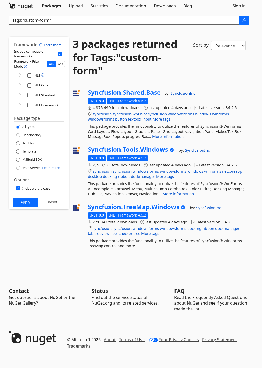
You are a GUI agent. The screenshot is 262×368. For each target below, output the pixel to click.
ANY (60, 64)
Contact (19, 290)
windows (203, 113)
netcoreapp (232, 171)
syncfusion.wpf (126, 113)
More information (168, 136)
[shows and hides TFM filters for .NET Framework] (19, 105)
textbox (134, 119)
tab (90, 233)
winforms (220, 113)
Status (100, 290)
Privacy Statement (219, 339)
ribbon (124, 176)
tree (136, 233)
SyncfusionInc (183, 93)
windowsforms (101, 119)
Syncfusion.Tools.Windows (128, 149)
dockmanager (143, 176)
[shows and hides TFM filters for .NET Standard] (19, 95)
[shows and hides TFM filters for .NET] (19, 75)
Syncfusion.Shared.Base (124, 92)
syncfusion (102, 113)
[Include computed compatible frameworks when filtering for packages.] (60, 54)
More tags (161, 119)
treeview (102, 233)
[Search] (244, 20)
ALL (51, 64)
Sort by (201, 45)
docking (110, 176)
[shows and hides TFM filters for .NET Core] (19, 85)
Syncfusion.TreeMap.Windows (133, 207)
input (146, 119)
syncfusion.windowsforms (171, 113)
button (121, 119)
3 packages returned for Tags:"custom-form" (125, 57)
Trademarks (78, 346)
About (110, 339)
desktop (95, 176)
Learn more (52, 44)
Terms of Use (132, 339)
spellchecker (121, 233)
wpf (143, 113)
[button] (41, 44)
